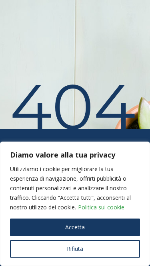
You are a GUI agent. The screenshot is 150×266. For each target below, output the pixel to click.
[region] (75, 204)
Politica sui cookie (101, 207)
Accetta (75, 227)
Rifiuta (75, 248)
